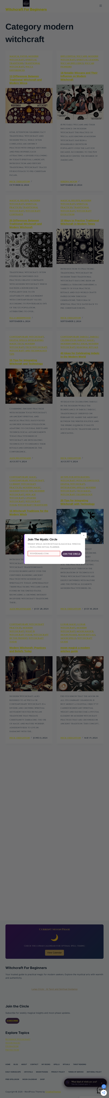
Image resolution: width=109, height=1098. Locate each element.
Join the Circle (71, 554)
